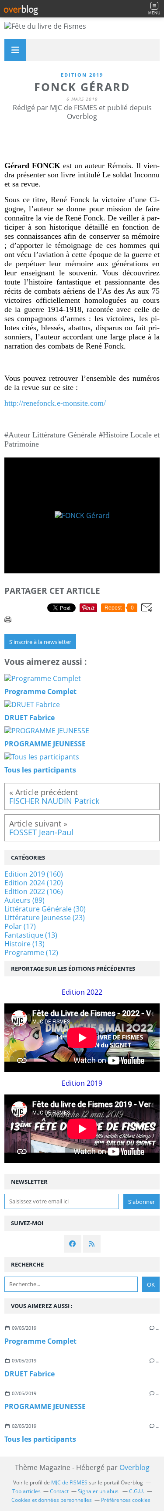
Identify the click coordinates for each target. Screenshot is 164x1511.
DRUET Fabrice (29, 1374)
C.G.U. (136, 1491)
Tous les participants (40, 1439)
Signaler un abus (99, 1491)
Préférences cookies (125, 1500)
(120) (33, 883)
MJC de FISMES (69, 1482)
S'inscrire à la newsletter (40, 642)
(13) (30, 935)
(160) (33, 874)
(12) (31, 952)
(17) (20, 926)
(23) (44, 917)
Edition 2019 (82, 74)
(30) (45, 909)
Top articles (26, 1491)
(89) (24, 900)
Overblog (134, 1467)
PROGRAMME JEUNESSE (45, 1406)
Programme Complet (40, 1341)
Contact (59, 1491)
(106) (33, 891)
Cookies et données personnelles (51, 1500)
